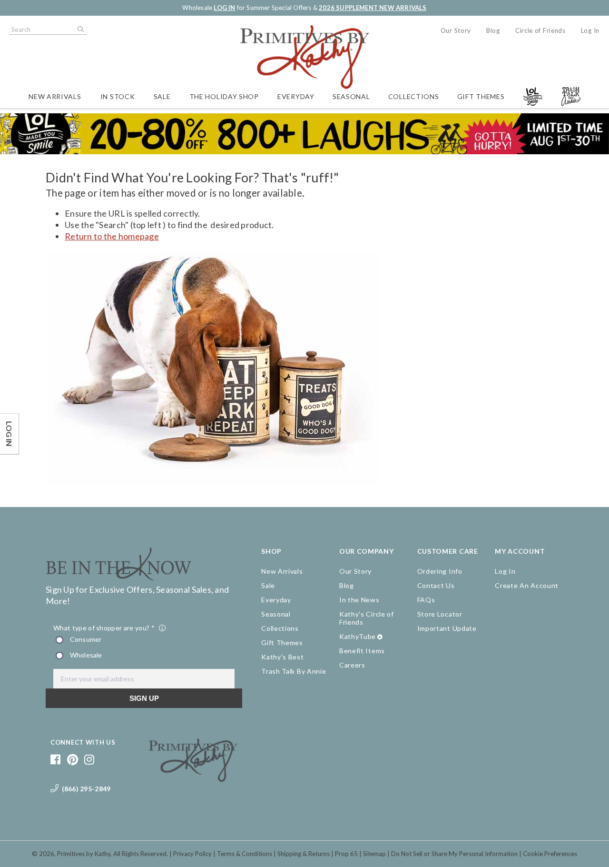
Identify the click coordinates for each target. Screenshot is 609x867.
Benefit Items (362, 651)
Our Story (456, 30)
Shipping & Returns (303, 853)
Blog (493, 30)
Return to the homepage (112, 236)
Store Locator (439, 614)
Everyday (295, 96)
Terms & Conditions (244, 853)
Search (80, 29)
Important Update (447, 628)
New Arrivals (55, 96)
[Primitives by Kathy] (193, 778)
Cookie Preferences (550, 853)
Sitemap (374, 853)
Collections (413, 96)
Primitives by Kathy (83, 853)
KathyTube (357, 636)
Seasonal (351, 96)
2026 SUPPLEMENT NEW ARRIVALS (372, 7)
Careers (352, 665)
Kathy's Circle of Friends (366, 618)
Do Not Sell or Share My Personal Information (454, 853)
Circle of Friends (540, 30)
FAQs (426, 600)
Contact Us (436, 585)
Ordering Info (439, 571)
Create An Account (527, 585)
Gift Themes (481, 96)
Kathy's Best (282, 657)
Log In (590, 30)
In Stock (117, 96)
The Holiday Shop (224, 96)
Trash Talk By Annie (293, 671)
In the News (359, 600)
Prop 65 (346, 853)
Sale (162, 96)
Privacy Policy (192, 853)
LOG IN (224, 7)
